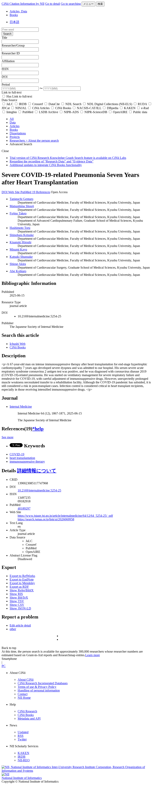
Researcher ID (11, 53)
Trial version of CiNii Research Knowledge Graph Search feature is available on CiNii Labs (68, 157)
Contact (22, 694)
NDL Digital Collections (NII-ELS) (109, 104)
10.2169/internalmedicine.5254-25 (39, 490)
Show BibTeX (19, 597)
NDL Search (73, 104)
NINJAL (20, 108)
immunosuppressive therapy (27, 461)
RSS (20, 735)
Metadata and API (29, 718)
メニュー (88, 3)
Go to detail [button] (52, 3)
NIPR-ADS (71, 112)
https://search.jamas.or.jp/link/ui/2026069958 (46, 519)
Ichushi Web (17, 343)
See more (7, 437)
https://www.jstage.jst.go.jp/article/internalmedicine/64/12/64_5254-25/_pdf (65, 515)
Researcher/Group (13, 45)
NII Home (24, 697)
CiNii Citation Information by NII (23, 3)
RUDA (142, 104)
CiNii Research (27, 711)
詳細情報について (36, 470)
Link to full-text (11, 92)
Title (4, 37)
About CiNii (25, 679)
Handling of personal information (39, 690)
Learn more (92, 655)
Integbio (12, 112)
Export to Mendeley (22, 583)
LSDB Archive (48, 112)
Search (7, 33)
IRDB (22, 104)
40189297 (24, 508)
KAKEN (129, 108)
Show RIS (16, 594)
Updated (23, 732)
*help (38, 428)
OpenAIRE (120, 112)
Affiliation (8, 61)
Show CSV (17, 604)
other (13, 629)
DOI (4, 76)
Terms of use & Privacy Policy (37, 687)
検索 (100, 3)
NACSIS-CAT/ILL (89, 108)
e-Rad (144, 108)
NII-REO (24, 760)
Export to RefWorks (22, 576)
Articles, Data (18, 11)
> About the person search (42, 140)
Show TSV (17, 601)
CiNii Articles (40, 108)
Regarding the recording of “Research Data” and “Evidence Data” (51, 161)
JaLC (10, 104)
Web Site (14, 192)
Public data (139, 112)
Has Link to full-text (19, 96)
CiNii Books (63, 108)
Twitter (22, 739)
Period (6, 84)
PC (4, 666)
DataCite (54, 104)
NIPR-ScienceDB (96, 112)
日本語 (14, 22)
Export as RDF (19, 586)
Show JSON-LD (20, 608)
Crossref (37, 104)
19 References (41, 192)
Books (14, 15)
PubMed (28, 112)
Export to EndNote (22, 579)
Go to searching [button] (71, 3)
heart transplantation (22, 458)
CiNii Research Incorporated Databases (43, 683)
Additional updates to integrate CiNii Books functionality (46, 165)
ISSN (5, 69)
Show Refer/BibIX (22, 590)
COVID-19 (17, 454)
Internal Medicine (21, 406)
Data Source (9, 100)
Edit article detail (20, 625)
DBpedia (112, 108)
